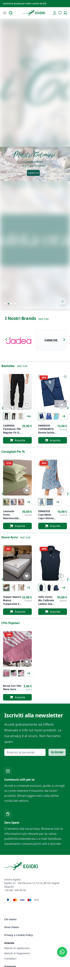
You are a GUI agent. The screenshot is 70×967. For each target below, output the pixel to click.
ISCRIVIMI (57, 752)
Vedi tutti (43, 319)
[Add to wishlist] (26, 404)
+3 (57, 502)
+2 (28, 587)
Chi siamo (10, 919)
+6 (28, 502)
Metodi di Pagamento (17, 953)
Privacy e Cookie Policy (18, 935)
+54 (28, 416)
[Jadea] (19, 340)
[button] (7, 340)
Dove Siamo (11, 927)
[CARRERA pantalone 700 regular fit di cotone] (17, 392)
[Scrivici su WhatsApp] (62, 952)
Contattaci (10, 958)
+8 (63, 587)
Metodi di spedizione (17, 948)
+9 (63, 416)
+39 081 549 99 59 (15, 890)
